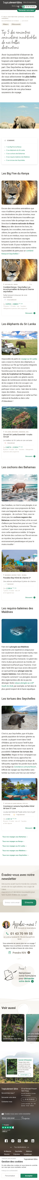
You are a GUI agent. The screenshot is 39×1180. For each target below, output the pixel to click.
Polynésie (17, 1154)
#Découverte (16, 24)
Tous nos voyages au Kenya (12, 841)
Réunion (7, 1154)
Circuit (17, 435)
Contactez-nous (7, 1101)
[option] (12, 1028)
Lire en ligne (24, 1074)
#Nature (5, 24)
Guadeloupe (28, 1154)
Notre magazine (30, 6)
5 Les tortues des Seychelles (15, 160)
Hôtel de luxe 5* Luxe (18, 807)
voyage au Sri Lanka (29, 359)
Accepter (29, 1176)
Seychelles (18, 1151)
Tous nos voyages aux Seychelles (14, 855)
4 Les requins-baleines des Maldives (18, 157)
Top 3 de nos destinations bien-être (12, 1037)
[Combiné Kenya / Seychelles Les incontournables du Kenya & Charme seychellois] (19, 270)
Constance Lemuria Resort (25, 767)
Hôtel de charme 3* (17, 578)
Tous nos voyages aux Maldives (14, 851)
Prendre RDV (20, 952)
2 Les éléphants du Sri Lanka (15, 150)
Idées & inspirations (29, 2)
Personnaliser (10, 1176)
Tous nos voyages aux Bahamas (14, 837)
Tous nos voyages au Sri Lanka (13, 846)
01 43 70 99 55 (21, 934)
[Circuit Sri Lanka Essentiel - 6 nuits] (19, 417)
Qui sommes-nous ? (8, 1093)
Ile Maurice (7, 1151)
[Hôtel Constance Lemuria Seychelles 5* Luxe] (19, 789)
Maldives (29, 1151)
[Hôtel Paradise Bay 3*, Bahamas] (19, 561)
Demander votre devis (9, 1097)
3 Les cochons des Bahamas (15, 153)
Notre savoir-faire (17, 6)
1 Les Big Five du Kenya (13, 147)
